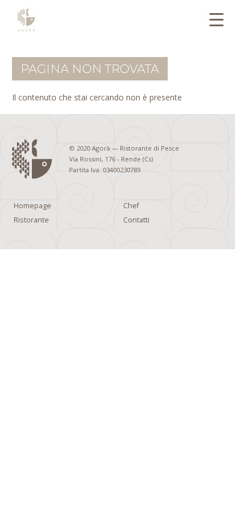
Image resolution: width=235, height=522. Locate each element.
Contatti (136, 220)
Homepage (32, 206)
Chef (131, 206)
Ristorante (31, 220)
